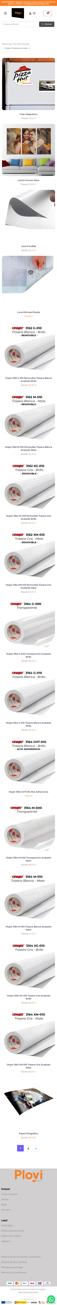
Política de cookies (11, 1236)
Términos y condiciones (13, 1272)
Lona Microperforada (28, 312)
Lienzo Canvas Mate (28, 180)
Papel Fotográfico (28, 1133)
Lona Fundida (28, 246)
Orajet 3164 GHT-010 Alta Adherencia (28, 792)
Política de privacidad (12, 1230)
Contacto (6, 1210)
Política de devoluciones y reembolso (21, 1257)
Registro (5, 1241)
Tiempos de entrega (12, 1267)
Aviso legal (6, 1225)
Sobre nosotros (9, 1194)
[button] (5, 13)
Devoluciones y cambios (14, 1262)
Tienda (4, 1199)
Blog (3, 1204)
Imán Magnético (28, 114)
